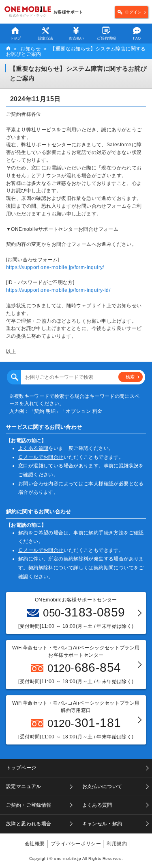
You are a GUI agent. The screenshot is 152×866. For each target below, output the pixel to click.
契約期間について (114, 568)
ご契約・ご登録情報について (106, 33)
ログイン (133, 12)
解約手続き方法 (106, 533)
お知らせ (30, 49)
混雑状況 (129, 466)
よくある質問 (137, 33)
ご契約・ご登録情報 (28, 805)
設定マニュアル (45, 33)
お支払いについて (76, 33)
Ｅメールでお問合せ (41, 457)
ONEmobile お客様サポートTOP (8, 49)
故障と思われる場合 (28, 824)
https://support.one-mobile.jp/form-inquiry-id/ (58, 290)
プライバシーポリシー (76, 843)
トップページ (15, 33)
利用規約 (117, 843)
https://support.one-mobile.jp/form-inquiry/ (55, 267)
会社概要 (35, 843)
